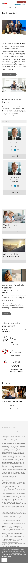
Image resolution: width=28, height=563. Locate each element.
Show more (14, 232)
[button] (18, 149)
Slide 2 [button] (13, 409)
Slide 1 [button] (10, 409)
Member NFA (15, 508)
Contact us (13, 2)
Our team (7, 121)
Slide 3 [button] (15, 409)
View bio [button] (19, 156)
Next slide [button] (24, 394)
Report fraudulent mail (8, 431)
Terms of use (5, 427)
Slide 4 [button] (17, 409)
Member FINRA (16, 499)
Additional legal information (9, 429)
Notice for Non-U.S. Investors (8, 539)
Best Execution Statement (16, 545)
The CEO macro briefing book (12, 401)
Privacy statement (13, 427)
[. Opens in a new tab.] (4, 4)
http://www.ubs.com (13, 440)
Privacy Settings (18, 431)
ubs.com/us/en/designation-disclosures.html (14, 536)
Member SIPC (9, 499)
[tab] (10, 409)
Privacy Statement (16, 553)
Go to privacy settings (6, 556)
